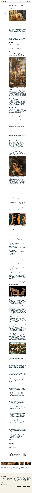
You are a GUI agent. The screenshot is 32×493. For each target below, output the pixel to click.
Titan (9, 209)
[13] (13, 266)
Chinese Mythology (19, 479)
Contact (15, 481)
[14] (23, 267)
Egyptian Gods (24, 480)
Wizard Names (29, 479)
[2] (13, 93)
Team (14, 479)
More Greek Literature (5, 460)
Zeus (21, 137)
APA (14, 447)
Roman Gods (24, 486)
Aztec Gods (24, 477)
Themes (5, 12)
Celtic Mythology (19, 478)
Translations (5, 14)
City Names (28, 480)
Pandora (23, 114)
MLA (12, 447)
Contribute (15, 480)
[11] (20, 152)
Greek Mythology (19, 481)
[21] (22, 326)
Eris (12, 123)
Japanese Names (29, 478)
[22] (24, 328)
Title (4, 6)
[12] (18, 187)
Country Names (29, 481)
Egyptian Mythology (19, 480)
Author (4, 7)
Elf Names (28, 477)
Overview (5, 5)
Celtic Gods (24, 478)
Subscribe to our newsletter (4, 484)
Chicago (10, 447)
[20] (11, 325)
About (14, 478)
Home (14, 477)
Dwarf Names (28, 486)
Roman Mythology (19, 486)
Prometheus (19, 114)
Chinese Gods (24, 479)
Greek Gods (24, 481)
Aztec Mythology (19, 477)
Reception (5, 13)
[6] (10, 121)
